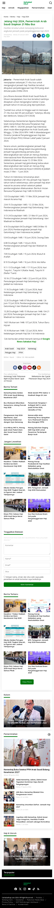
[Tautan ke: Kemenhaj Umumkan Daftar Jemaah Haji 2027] (9, 808)
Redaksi (39, 898)
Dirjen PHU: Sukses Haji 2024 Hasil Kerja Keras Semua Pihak (13, 516)
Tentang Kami (7, 900)
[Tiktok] (34, 368)
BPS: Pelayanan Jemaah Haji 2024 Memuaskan (38, 489)
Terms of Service (8, 904)
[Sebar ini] (34, 36)
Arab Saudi (9, 348)
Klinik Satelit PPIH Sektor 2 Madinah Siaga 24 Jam (39, 394)
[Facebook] (15, 368)
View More (27, 682)
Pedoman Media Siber (35, 900)
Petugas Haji (10, 352)
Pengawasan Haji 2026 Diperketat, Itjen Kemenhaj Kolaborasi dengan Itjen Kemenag (13, 418)
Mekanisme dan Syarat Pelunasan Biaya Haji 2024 (39, 376)
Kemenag (32, 348)
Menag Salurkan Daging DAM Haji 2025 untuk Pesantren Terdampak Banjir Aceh (38, 431)
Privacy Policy (7, 902)
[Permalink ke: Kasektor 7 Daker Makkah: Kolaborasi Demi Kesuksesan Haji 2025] (15, 453)
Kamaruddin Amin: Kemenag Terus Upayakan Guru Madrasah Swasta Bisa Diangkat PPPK (39, 418)
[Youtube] (29, 368)
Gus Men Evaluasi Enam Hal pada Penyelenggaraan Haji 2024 (37, 517)
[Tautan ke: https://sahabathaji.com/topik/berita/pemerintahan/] (49, 734)
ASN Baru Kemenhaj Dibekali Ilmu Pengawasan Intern (30, 793)
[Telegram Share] (43, 36)
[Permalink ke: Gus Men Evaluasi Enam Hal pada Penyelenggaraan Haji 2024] (39, 505)
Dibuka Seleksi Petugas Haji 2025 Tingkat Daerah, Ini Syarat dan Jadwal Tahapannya (14, 491)
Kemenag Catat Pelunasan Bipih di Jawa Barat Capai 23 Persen (14, 377)
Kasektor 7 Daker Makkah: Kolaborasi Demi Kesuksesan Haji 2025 (14, 463)
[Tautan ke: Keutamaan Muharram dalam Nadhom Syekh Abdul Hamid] (27, 713)
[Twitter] (20, 368)
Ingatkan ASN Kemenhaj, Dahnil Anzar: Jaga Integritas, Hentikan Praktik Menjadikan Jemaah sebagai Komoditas (33, 819)
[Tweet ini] (39, 36)
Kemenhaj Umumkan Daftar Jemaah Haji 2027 (33, 806)
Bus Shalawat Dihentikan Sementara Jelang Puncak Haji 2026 (15, 405)
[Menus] (4, 3)
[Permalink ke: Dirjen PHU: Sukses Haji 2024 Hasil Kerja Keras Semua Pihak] (15, 505)
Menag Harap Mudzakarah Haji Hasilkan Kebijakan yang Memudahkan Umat (39, 464)
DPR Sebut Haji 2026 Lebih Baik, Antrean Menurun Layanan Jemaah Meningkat (27, 857)
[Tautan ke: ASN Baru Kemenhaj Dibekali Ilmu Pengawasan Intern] (9, 796)
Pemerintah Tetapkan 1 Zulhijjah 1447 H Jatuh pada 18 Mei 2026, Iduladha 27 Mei (37, 406)
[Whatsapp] (48, 36)
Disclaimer (20, 900)
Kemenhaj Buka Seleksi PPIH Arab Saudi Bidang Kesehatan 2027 (14, 395)
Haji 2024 (7, 36)
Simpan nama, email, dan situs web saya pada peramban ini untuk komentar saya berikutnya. (23, 578)
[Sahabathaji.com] (28, 3)
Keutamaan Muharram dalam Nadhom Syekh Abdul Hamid (27, 721)
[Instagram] (25, 368)
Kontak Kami (23, 904)
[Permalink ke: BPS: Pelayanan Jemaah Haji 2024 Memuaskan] (39, 479)
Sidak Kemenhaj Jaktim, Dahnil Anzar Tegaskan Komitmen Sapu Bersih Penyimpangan (31, 782)
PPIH (21, 352)
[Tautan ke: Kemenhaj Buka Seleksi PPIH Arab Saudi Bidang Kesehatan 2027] (27, 753)
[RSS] (39, 368)
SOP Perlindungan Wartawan (27, 902)
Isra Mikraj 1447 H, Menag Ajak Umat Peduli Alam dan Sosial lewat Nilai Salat (14, 431)
